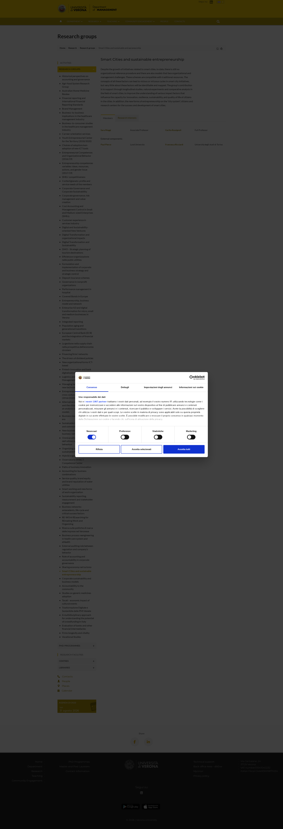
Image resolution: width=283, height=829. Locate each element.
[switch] (125, 437)
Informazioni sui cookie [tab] (191, 387)
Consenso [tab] (92, 387)
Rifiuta (99, 449)
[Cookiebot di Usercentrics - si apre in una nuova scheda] (192, 377)
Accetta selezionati (141, 449)
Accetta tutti (184, 449)
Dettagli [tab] (125, 387)
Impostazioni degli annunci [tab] (158, 387)
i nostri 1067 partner (96, 401)
